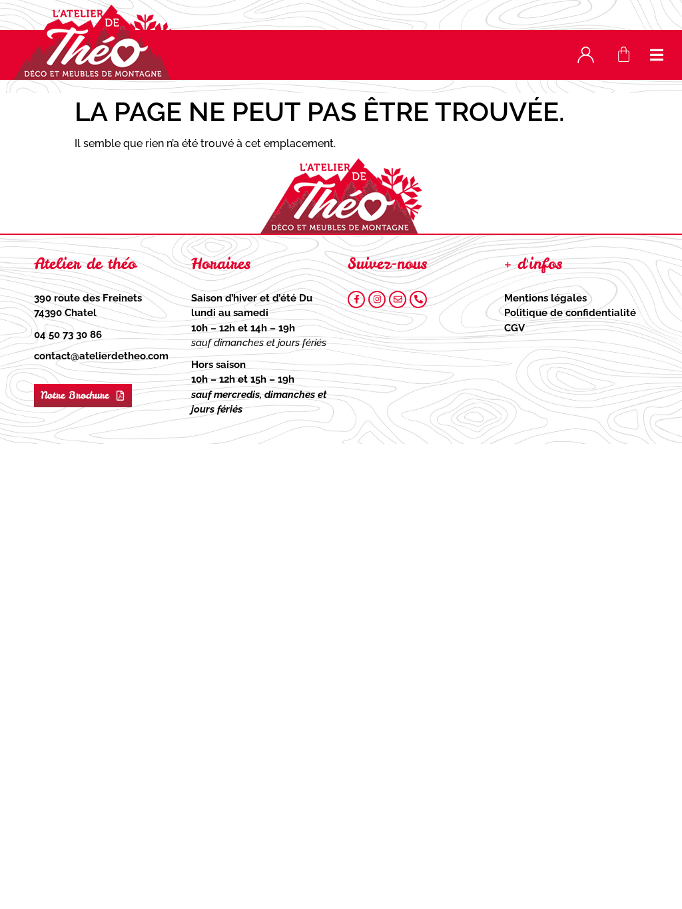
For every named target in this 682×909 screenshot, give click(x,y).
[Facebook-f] (356, 299)
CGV (514, 328)
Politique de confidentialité (570, 313)
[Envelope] (397, 299)
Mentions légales (545, 298)
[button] (657, 55)
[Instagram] (377, 299)
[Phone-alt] (418, 299)
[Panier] (623, 54)
